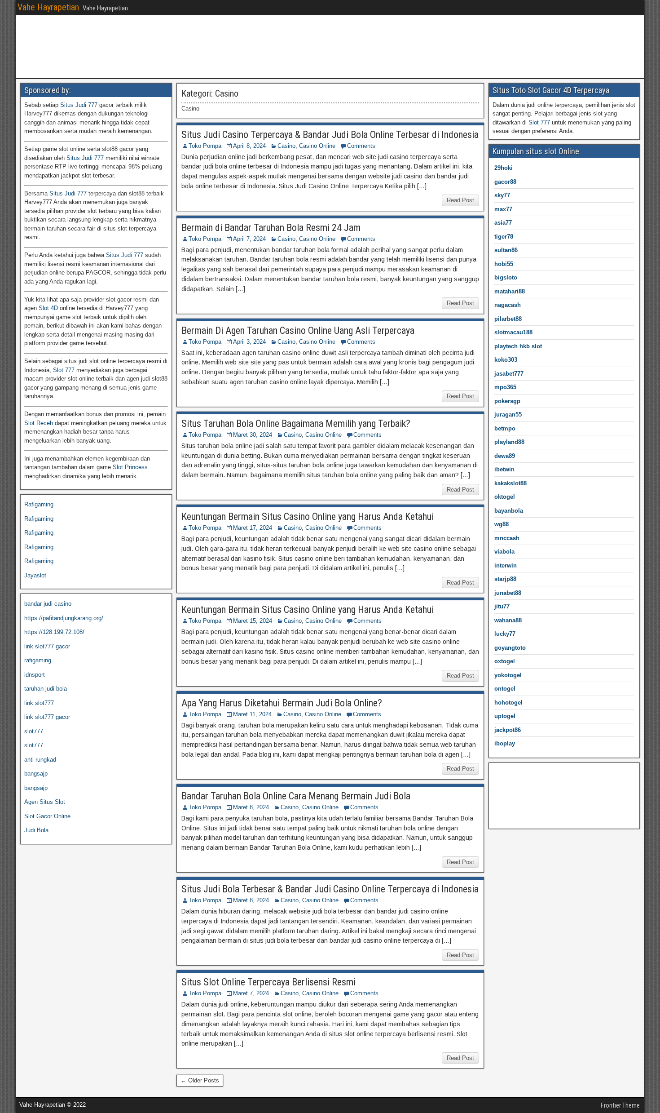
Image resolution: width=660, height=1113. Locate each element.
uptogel (504, 716)
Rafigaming (38, 504)
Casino (286, 145)
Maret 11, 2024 (252, 714)
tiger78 (503, 236)
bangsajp (36, 773)
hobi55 (503, 264)
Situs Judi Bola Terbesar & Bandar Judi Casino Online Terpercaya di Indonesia (330, 889)
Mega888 (504, 772)
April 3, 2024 (249, 341)
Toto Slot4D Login (516, 814)
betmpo (504, 428)
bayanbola (508, 510)
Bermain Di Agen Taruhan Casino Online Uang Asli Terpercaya (297, 330)
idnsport (34, 674)
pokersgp (507, 401)
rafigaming (37, 660)
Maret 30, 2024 (252, 434)
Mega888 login (511, 801)
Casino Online (317, 145)
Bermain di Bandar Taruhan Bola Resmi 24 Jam (271, 227)
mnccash (506, 538)
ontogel (504, 688)
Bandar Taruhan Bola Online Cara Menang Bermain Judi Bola (295, 796)
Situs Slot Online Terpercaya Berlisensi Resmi (268, 982)
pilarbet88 (508, 318)
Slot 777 (64, 370)
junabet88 (507, 593)
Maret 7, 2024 (251, 993)
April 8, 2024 (249, 145)
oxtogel (504, 661)
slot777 (33, 731)
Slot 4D (48, 308)
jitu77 (502, 606)
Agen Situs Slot (44, 801)
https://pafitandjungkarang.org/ (63, 618)
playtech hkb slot (518, 346)
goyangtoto (510, 647)
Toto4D (502, 786)
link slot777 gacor (47, 646)
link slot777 (39, 703)
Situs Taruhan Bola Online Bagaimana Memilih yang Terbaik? (295, 423)
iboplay (504, 743)
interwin (505, 565)
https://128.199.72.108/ (54, 632)
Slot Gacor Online (47, 816)
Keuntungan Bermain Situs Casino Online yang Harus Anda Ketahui (307, 516)
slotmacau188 (513, 332)
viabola (504, 551)
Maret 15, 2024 (252, 620)
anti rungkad (40, 759)
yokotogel (508, 675)
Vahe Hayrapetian (48, 7)
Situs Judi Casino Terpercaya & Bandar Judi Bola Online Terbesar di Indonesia (330, 134)
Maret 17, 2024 (252, 527)
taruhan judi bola (45, 688)
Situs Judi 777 (78, 105)
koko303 (505, 359)
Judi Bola (36, 830)
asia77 (503, 222)
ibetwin (504, 469)
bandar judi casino (47, 603)
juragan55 (508, 414)
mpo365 (505, 387)
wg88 (501, 524)
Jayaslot (35, 575)
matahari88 (509, 291)
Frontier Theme (620, 1105)
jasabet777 (509, 373)
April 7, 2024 (249, 238)
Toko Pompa (205, 145)
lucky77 (504, 633)
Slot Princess (130, 467)
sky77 (502, 195)
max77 (503, 209)
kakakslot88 (510, 483)
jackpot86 (507, 730)
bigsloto (505, 277)
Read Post (460, 200)
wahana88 (508, 620)
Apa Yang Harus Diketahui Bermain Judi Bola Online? (281, 703)
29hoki (503, 167)
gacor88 (505, 181)
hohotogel (508, 702)
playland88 (509, 442)
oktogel (504, 496)
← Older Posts (199, 1080)
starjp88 (505, 579)
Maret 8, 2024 (251, 807)
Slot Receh (38, 423)
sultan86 (506, 250)
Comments (361, 145)
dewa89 (504, 455)
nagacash (507, 305)
